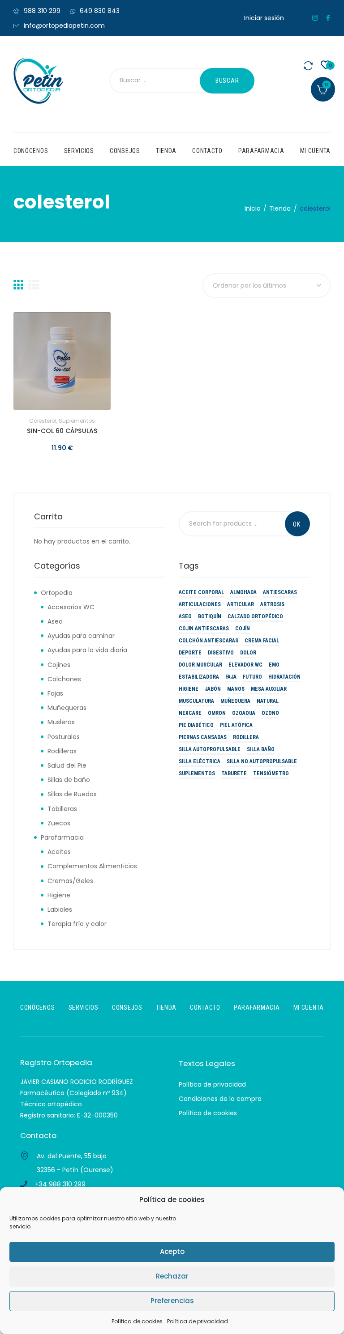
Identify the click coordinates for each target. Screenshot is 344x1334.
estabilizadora (199, 677)
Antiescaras (280, 592)
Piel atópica (236, 725)
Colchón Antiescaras (208, 640)
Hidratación (284, 677)
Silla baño (261, 749)
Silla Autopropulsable (210, 749)
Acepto (172, 1251)
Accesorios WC (71, 607)
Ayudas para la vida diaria (87, 650)
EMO (274, 665)
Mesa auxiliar (269, 689)
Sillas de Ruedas (72, 794)
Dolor (248, 653)
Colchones (64, 679)
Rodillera (246, 737)
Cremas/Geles (70, 880)
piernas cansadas (203, 737)
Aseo (55, 621)
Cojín (242, 628)
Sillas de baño (68, 779)
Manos (236, 689)
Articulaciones (200, 604)
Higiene (58, 895)
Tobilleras (62, 808)
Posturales (63, 736)
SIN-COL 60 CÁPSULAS (62, 431)
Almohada (243, 592)
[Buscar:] (165, 80)
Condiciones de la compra (220, 1098)
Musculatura (196, 701)
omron (217, 713)
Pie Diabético (196, 725)
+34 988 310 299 (60, 1184)
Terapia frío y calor (77, 923)
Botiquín (209, 616)
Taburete (234, 773)
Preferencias (172, 1300)
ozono (270, 713)
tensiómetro (271, 773)
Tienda (280, 208)
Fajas (55, 693)
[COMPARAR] (84, 360)
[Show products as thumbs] (18, 285)
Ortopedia (57, 592)
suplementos (77, 421)
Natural (268, 701)
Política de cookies (137, 1321)
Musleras (61, 722)
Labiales (59, 909)
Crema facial (262, 640)
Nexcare (190, 713)
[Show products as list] (33, 285)
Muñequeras (66, 707)
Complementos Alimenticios (92, 866)
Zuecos (58, 823)
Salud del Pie (66, 765)
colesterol (42, 421)
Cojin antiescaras (204, 628)
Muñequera (235, 701)
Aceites (59, 851)
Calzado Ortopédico (255, 616)
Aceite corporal (201, 592)
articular (240, 604)
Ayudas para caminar (81, 635)
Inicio (253, 208)
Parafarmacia (62, 837)
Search (297, 523)
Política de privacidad (197, 1321)
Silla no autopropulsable (262, 761)
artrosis (272, 604)
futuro (252, 677)
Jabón (213, 689)
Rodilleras (62, 751)
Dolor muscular (200, 665)
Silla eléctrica (199, 761)
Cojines (58, 664)
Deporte (190, 653)
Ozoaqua (243, 713)
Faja (230, 677)
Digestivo (221, 653)
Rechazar (172, 1276)
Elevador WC (245, 665)
